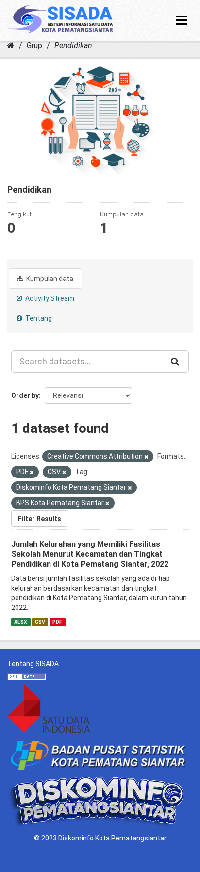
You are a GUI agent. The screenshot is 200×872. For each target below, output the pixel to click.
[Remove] (146, 457)
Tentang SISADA (33, 664)
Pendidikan (73, 45)
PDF (57, 622)
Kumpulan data (49, 278)
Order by (25, 395)
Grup (34, 45)
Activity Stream (49, 298)
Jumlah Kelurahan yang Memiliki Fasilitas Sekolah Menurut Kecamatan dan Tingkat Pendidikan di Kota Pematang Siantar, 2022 (89, 554)
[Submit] (176, 361)
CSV (40, 622)
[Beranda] (11, 45)
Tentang (38, 318)
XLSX (20, 622)
